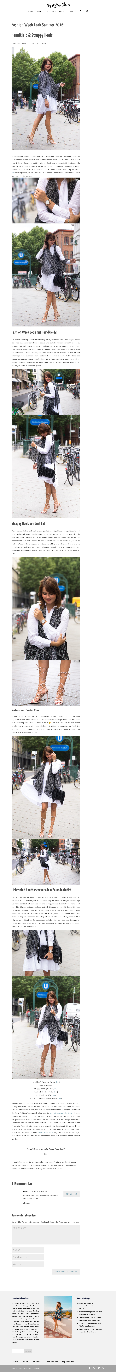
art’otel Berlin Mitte (45, 1132)
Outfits (31, 43)
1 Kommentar (41, 43)
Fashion (25, 43)
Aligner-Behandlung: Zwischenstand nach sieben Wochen (89, 1305)
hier (13, 173)
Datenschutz (51, 1361)
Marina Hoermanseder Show (61, 1113)
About (71, 11)
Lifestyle (50, 11)
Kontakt (36, 1361)
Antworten (71, 1194)
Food (61, 11)
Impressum (67, 1361)
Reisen (38, 11)
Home (30, 11)
